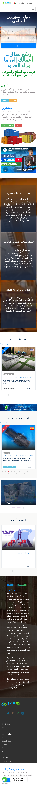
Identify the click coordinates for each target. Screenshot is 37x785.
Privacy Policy (6, 761)
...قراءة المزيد (28, 381)
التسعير (3, 751)
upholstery (8, 388)
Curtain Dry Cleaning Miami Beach (15, 377)
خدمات (6, 374)
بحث (18, 45)
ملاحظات (4, 744)
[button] (2, 394)
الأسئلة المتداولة (6, 741)
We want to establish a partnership (16, 456)
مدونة (3, 738)
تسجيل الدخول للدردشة (9, 467)
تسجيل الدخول (6, 724)
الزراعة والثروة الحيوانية (11, 453)
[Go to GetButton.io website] (5, 783)
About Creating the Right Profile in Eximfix (16, 554)
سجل (3, 727)
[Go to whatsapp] (4, 779)
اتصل (3, 747)
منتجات (29, 3)
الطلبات (21, 3)
